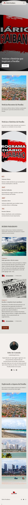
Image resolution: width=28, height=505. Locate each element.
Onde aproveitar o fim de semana (10, 260)
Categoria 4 (4, 258)
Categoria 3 (4, 300)
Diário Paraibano (10, 3)
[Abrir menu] (24, 3)
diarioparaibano (9, 275)
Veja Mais (5, 65)
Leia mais (5, 327)
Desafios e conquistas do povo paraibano (12, 302)
